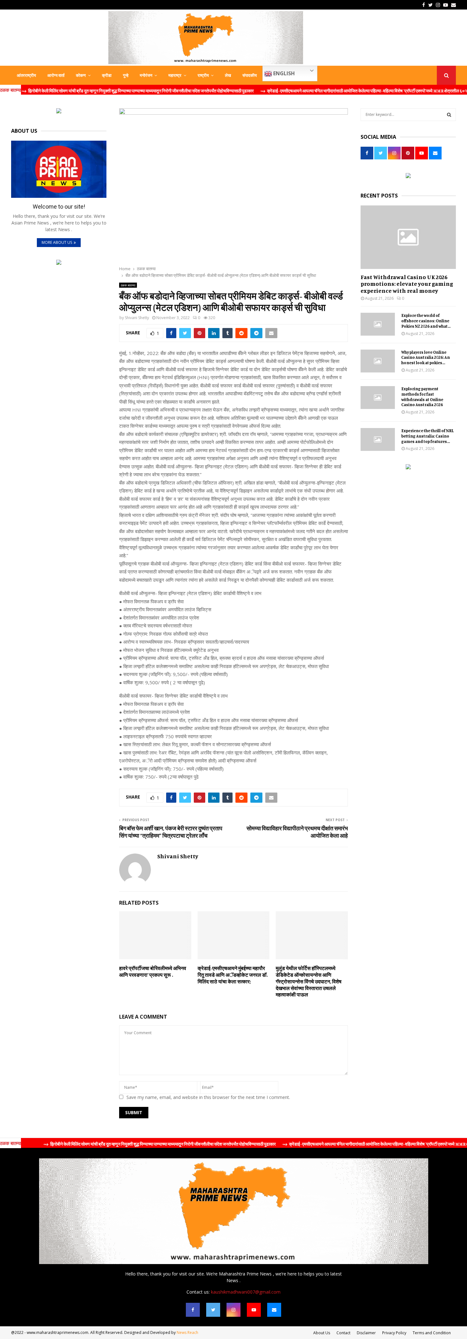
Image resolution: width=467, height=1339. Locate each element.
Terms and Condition (432, 1333)
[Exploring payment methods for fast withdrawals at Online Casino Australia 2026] (378, 397)
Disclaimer (366, 1333)
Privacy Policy (394, 1333)
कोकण (81, 75)
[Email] (274, 1310)
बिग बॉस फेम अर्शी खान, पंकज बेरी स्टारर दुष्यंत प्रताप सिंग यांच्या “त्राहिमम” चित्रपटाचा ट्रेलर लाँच (170, 832)
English (283, 73)
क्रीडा (107, 75)
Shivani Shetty (137, 317)
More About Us (57, 242)
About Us (321, 1333)
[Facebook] (193, 1310)
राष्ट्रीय (203, 75)
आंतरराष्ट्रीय (26, 75)
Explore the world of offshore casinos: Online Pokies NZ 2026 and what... (425, 321)
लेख (228, 75)
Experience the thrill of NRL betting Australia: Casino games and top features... (427, 436)
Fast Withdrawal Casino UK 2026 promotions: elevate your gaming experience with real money (407, 283)
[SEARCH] (449, 114)
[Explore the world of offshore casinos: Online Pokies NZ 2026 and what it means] (378, 324)
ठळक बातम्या (128, 285)
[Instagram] (233, 1310)
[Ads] (58, 111)
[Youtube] (254, 1310)
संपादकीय (249, 75)
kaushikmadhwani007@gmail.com (246, 1292)
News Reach (187, 1332)
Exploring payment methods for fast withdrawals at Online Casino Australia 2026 (422, 396)
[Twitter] (213, 1310)
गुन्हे (125, 75)
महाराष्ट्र (174, 75)
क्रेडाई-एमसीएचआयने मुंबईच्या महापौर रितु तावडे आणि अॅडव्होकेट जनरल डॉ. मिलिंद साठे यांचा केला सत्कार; (233, 975)
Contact (343, 1333)
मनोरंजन (146, 75)
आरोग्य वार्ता (55, 75)
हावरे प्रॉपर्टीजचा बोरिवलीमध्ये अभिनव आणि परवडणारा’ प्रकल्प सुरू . (152, 971)
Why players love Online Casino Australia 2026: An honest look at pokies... (425, 357)
